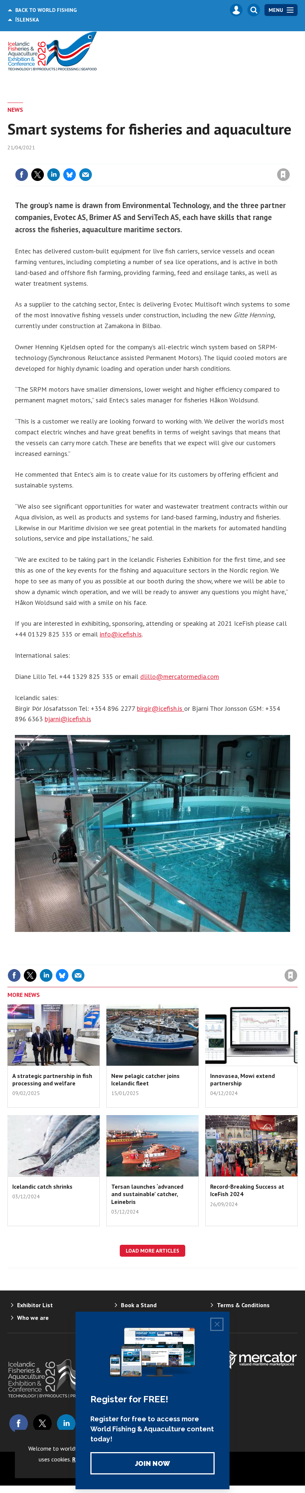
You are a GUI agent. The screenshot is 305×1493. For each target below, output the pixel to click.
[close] (289, 159)
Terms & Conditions (243, 1305)
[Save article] (283, 174)
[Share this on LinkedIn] (53, 174)
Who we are (33, 1317)
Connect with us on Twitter (42, 1423)
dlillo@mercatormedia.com (179, 676)
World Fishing (46, 10)
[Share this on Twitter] (37, 174)
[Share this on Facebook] (21, 174)
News (15, 109)
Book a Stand (139, 1305)
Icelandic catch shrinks (42, 1186)
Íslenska (27, 20)
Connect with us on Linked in (66, 1423)
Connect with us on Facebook (18, 1423)
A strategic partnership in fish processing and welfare (52, 1079)
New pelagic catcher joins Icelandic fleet (145, 1079)
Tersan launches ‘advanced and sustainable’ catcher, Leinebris (147, 1194)
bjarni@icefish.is (68, 719)
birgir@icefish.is (160, 708)
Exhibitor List (35, 1305)
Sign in (195, 159)
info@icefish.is (121, 634)
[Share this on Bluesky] (69, 174)
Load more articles (152, 1250)
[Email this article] (85, 174)
